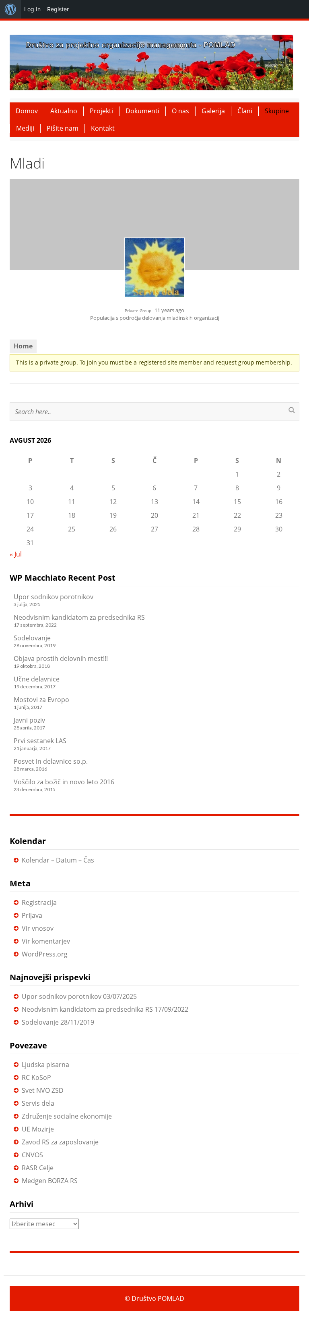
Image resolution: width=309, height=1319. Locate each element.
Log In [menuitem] (32, 9)
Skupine (277, 110)
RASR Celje (38, 1167)
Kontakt (103, 128)
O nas (180, 110)
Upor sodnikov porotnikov (53, 596)
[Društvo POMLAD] (151, 61)
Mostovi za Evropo (41, 699)
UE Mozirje (38, 1129)
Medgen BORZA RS (50, 1180)
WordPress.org (45, 954)
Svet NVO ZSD (43, 1090)
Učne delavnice (37, 679)
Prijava (32, 915)
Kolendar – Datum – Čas (58, 860)
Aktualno (63, 110)
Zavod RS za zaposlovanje (60, 1142)
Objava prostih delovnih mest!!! (61, 658)
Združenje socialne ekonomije (67, 1116)
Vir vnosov (38, 928)
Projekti (101, 110)
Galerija (213, 110)
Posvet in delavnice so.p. (51, 761)
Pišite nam (62, 128)
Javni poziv (29, 720)
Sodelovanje (32, 637)
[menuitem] (10, 9)
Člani (244, 110)
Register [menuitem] (58, 9)
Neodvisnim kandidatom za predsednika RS (79, 617)
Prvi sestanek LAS (40, 740)
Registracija (39, 902)
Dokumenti (142, 110)
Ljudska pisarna (45, 1064)
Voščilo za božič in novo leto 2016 (64, 781)
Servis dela (38, 1103)
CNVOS (32, 1154)
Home (23, 346)
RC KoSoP (36, 1077)
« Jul (16, 554)
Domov (27, 110)
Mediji (25, 128)
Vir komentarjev (46, 941)
